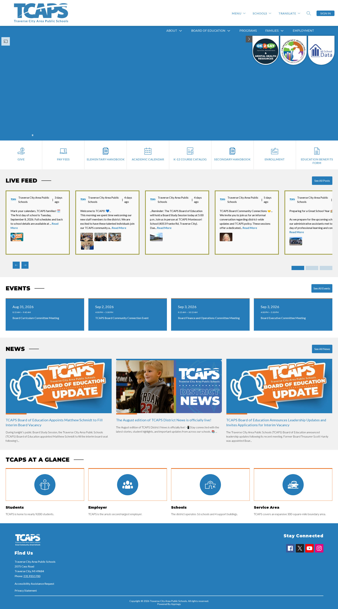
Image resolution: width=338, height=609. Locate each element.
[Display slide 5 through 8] (312, 268)
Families (272, 30)
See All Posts (322, 180)
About (171, 30)
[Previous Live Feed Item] (16, 265)
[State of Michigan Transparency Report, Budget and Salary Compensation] (293, 50)
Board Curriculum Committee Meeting (36, 318)
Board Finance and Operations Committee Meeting (209, 318)
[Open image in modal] (17, 237)
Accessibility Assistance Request (34, 583)
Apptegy (176, 603)
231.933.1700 (31, 576)
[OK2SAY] (265, 50)
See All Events (322, 288)
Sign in (325, 13)
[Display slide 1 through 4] (298, 268)
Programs (248, 30)
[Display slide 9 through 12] (326, 268)
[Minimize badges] (249, 39)
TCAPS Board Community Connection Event (122, 318)
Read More (119, 227)
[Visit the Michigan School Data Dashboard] (321, 50)
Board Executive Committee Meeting (284, 318)
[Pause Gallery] (32, 135)
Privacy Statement (26, 590)
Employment (303, 30)
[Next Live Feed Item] (25, 265)
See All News (322, 349)
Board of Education (208, 30)
